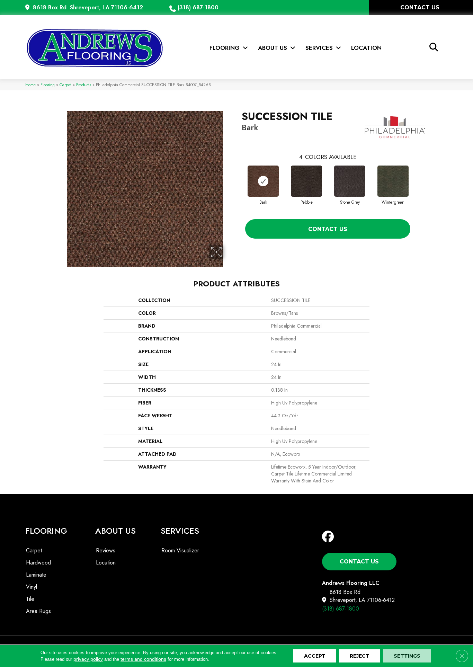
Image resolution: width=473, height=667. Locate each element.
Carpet (65, 85)
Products (83, 85)
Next (417, 178)
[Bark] (263, 181)
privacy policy (88, 659)
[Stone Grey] (349, 181)
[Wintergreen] (393, 181)
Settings (407, 656)
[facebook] (329, 536)
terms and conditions (143, 659)
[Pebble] (306, 181)
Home (30, 85)
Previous (238, 178)
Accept (314, 656)
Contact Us (327, 229)
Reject (359, 656)
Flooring (48, 85)
